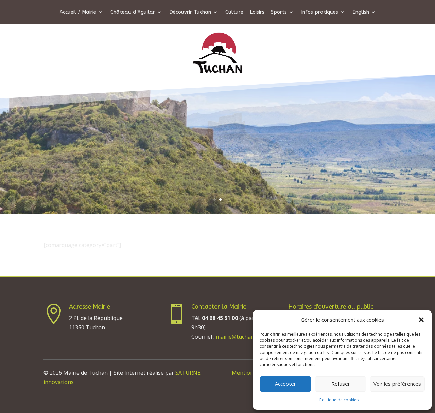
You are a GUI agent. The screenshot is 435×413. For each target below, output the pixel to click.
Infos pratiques (319, 12)
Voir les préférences (397, 383)
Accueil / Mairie (77, 12)
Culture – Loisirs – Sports (256, 12)
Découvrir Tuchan (190, 12)
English (360, 12)
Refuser (340, 383)
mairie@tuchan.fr (238, 336)
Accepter (285, 383)
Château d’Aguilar (132, 12)
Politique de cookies (339, 400)
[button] (421, 319)
